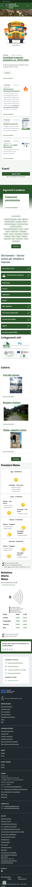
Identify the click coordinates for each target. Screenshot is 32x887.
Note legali (4, 850)
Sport (13, 238)
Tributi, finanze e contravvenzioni (10, 744)
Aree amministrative (6, 707)
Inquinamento (18, 233)
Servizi (19, 877)
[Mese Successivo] (29, 173)
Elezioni (26, 229)
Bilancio (25, 221)
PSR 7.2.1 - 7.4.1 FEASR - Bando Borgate (10, 146)
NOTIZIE (8, 85)
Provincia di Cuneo (6, 821)
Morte (13, 236)
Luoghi (3, 765)
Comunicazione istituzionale (10, 229)
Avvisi (2, 756)
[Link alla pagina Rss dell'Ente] (2, 871)
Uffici (2, 722)
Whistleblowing (5, 840)
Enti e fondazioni (5, 712)
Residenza (24, 236)
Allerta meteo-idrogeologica (8, 834)
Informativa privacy (6, 847)
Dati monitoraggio (6, 877)
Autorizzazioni (5, 734)
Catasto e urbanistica (6, 736)
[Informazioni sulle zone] (8, 585)
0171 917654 (10, 782)
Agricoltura (25, 219)
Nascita (18, 236)
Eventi (3, 767)
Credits (9, 879)
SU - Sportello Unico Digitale (8, 827)
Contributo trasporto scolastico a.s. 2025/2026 (16, 58)
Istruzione (25, 233)
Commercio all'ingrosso (10, 224)
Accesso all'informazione (10, 219)
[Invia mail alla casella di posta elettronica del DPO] (12, 806)
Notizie (3, 753)
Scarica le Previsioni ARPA (11, 563)
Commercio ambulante (16, 226)
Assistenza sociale (9, 221)
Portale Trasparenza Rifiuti (8, 837)
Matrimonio (8, 236)
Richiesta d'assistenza (7, 863)
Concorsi (21, 229)
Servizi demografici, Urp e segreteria (10, 792)
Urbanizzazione (16, 241)
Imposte (6, 233)
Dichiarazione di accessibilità (8, 853)
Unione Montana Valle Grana (9, 824)
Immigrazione (23, 231)
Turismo (26, 238)
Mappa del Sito (22, 879)
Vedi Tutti (16, 246)
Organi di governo (6, 714)
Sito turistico (4, 845)
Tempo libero (19, 238)
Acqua (19, 219)
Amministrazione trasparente (9, 855)
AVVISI (6, 55)
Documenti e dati (5, 709)
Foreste (7, 231)
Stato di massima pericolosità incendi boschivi (11, 90)
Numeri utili (4, 797)
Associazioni (18, 221)
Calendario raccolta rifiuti (10, 124)
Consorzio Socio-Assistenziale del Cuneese (12, 832)
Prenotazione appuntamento (9, 861)
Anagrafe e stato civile (7, 731)
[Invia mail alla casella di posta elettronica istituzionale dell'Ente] (13, 786)
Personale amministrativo (8, 717)
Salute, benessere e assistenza (9, 742)
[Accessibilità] (4, 882)
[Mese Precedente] (3, 173)
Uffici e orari (4, 794)
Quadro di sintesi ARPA (10, 636)
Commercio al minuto (22, 224)
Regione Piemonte (6, 1)
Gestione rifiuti (14, 231)
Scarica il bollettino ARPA (11, 634)
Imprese (11, 233)
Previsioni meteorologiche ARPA (13, 565)
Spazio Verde (7, 238)
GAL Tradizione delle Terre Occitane (10, 829)
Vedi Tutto (16, 459)
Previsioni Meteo (5, 842)
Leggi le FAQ (4, 857)
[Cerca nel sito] (27, 6)
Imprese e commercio (7, 739)
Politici (3, 720)
